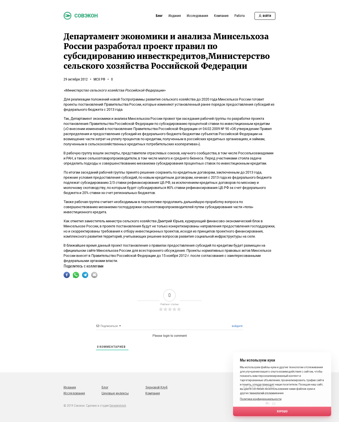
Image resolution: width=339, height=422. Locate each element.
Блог (159, 16)
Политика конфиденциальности (261, 399)
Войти (267, 15)
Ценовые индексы (115, 393)
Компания (221, 16)
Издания (175, 16)
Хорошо (282, 411)
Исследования (197, 16)
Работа (239, 16)
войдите (237, 326)
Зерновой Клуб (156, 387)
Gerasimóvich (117, 405)
